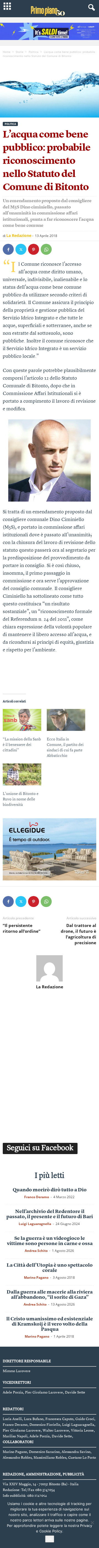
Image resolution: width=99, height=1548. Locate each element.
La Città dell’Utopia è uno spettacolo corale (50, 1268)
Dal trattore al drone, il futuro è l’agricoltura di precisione (78, 934)
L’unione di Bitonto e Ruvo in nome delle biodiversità (20, 799)
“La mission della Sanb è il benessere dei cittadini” (22, 744)
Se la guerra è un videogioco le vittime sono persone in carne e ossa (50, 1241)
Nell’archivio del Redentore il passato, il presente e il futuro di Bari (49, 1214)
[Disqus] (49, 1065)
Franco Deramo (36, 1197)
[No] (92, 1522)
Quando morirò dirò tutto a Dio (50, 1190)
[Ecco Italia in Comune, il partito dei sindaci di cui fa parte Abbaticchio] (66, 720)
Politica (33, 52)
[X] (20, 249)
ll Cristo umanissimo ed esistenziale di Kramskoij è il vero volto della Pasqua (49, 1324)
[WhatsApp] (46, 249)
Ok (49, 1539)
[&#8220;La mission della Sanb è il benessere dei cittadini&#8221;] (22, 720)
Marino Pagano (36, 1277)
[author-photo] (49, 968)
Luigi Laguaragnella (35, 1223)
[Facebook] (8, 249)
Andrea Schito (36, 1250)
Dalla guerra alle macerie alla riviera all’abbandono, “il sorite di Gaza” (50, 1295)
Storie (19, 52)
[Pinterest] (33, 249)
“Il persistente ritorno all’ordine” (21, 928)
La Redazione (18, 235)
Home (6, 52)
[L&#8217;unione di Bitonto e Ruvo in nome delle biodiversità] (22, 774)
